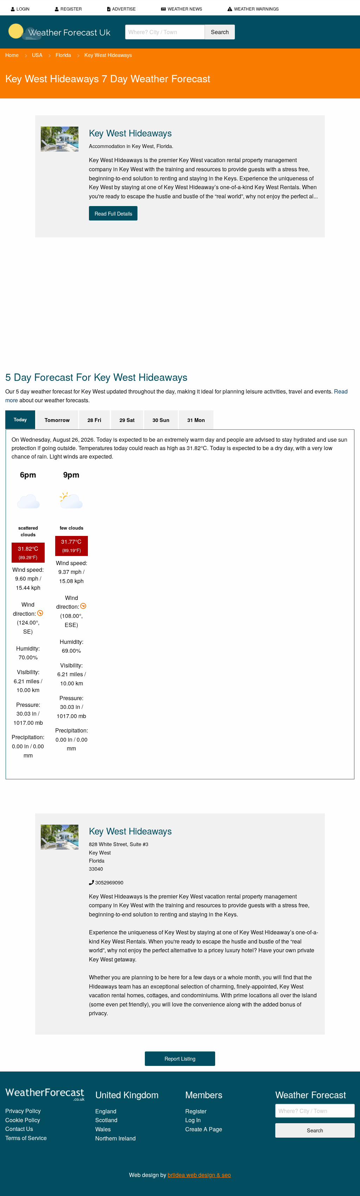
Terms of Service (26, 1138)
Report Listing (180, 1058)
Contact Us (19, 1129)
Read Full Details (113, 213)
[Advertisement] (180, 303)
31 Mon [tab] (196, 419)
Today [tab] (20, 419)
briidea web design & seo (199, 1175)
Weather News (185, 9)
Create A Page (203, 1129)
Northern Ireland (115, 1138)
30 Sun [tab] (161, 419)
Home (12, 54)
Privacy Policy (23, 1111)
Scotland (106, 1120)
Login (23, 9)
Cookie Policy (22, 1120)
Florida (63, 54)
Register (71, 9)
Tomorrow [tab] (57, 419)
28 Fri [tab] (94, 419)
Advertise (124, 9)
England (105, 1111)
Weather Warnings (256, 9)
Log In (193, 1120)
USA (37, 54)
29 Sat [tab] (127, 419)
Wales (103, 1129)
